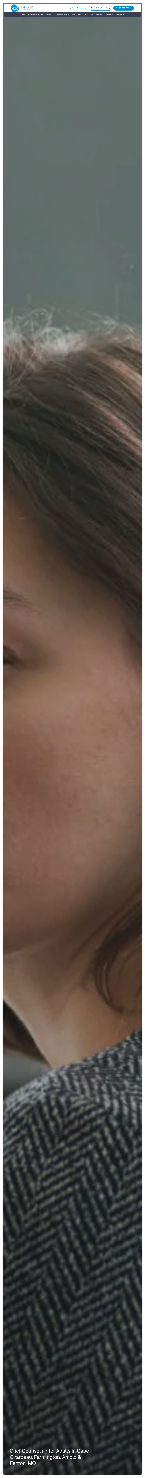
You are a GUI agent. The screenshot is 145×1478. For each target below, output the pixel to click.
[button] (53, 15)
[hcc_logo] (22, 8)
